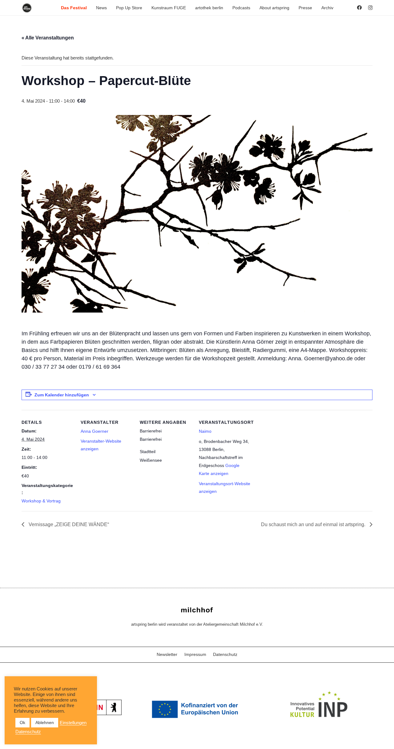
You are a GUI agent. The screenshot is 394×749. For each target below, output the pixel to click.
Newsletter (167, 654)
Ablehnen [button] (44, 722)
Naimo (205, 431)
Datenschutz (225, 654)
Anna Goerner (94, 431)
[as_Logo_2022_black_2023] (27, 7)
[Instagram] (370, 7)
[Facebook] (359, 7)
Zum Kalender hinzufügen (61, 394)
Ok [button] (22, 722)
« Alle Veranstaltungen (48, 37)
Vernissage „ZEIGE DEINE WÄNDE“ (68, 524)
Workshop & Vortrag (41, 500)
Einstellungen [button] (73, 722)
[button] (89, 7)
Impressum (195, 654)
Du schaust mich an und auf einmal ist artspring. (314, 524)
